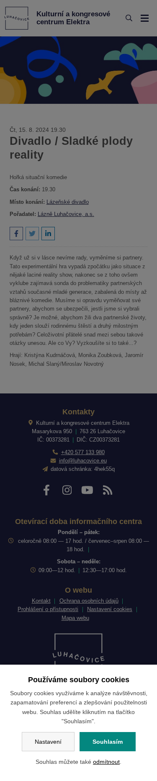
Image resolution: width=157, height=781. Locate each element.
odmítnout (106, 761)
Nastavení (48, 741)
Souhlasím (108, 741)
